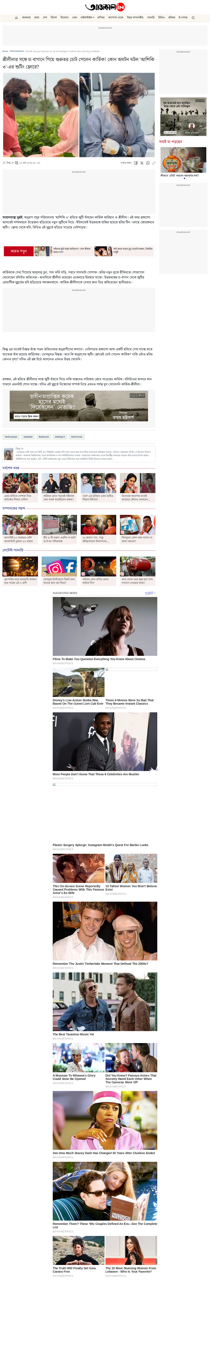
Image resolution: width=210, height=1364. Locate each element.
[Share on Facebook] (135, 164)
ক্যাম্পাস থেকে (115, 17)
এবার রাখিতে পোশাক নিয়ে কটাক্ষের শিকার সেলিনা (17, 498)
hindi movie (76, 436)
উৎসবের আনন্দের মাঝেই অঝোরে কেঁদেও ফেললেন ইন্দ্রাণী (135, 499)
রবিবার (171, 17)
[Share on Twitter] (142, 164)
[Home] (105, 6)
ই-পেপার (183, 17)
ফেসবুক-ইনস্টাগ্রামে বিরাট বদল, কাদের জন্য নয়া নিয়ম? (60, 581)
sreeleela (28, 436)
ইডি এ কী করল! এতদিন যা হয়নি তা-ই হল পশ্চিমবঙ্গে (60, 539)
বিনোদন (64, 17)
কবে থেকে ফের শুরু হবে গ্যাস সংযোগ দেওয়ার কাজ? (137, 581)
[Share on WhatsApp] (148, 164)
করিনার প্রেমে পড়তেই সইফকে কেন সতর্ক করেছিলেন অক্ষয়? (59, 498)
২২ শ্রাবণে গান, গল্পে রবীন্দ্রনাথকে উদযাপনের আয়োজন (94, 541)
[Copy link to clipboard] (153, 164)
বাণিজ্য (101, 17)
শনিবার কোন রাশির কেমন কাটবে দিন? (96, 581)
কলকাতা (26, 17)
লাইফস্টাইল (86, 17)
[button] (93, 18)
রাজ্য (36, 17)
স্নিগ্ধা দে (10, 163)
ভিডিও (161, 17)
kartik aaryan (11, 436)
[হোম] (16, 18)
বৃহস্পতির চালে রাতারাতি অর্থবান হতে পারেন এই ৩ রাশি (20, 581)
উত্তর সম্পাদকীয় (135, 17)
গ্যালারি (151, 17)
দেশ (45, 17)
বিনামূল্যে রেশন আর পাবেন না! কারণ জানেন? (137, 539)
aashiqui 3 (60, 436)
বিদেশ (54, 17)
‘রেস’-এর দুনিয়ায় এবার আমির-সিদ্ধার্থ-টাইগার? (98, 498)
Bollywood (44, 436)
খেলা (74, 17)
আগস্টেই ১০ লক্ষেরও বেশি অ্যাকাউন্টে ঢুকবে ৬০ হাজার (18, 539)
